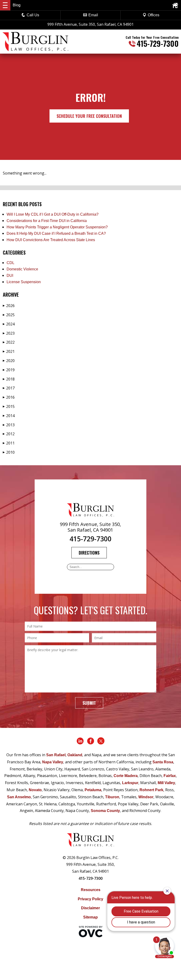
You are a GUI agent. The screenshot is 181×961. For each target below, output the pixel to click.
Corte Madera (126, 776)
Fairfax (170, 776)
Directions (89, 553)
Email (93, 15)
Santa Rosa (162, 762)
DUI (10, 275)
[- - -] (5, 5)
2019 (9, 369)
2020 (9, 360)
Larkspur (130, 783)
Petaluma (93, 790)
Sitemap (90, 917)
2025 (9, 314)
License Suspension (24, 282)
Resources (90, 890)
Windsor (145, 797)
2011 (9, 443)
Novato (35, 790)
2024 (9, 324)
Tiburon (112, 797)
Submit (89, 703)
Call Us (33, 15)
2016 (9, 397)
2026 (9, 305)
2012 (9, 433)
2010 (9, 452)
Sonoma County (105, 811)
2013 (9, 424)
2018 (9, 379)
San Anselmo (19, 797)
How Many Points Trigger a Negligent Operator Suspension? (57, 227)
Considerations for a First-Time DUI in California (47, 221)
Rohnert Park (151, 790)
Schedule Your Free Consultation (89, 116)
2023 (9, 333)
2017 (9, 388)
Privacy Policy (90, 899)
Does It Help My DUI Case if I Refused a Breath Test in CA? (56, 233)
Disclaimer (90, 908)
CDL (10, 263)
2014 (9, 415)
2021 (9, 351)
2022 (9, 342)
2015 (9, 406)
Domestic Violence (22, 269)
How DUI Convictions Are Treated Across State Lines (51, 240)
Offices (153, 15)
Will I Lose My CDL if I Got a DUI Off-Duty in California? (53, 214)
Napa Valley (52, 762)
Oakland (74, 755)
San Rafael (56, 755)
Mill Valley (166, 783)
